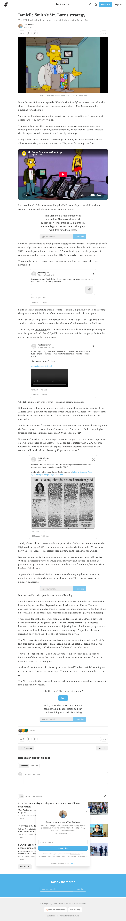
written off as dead (28, 630)
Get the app (75, 909)
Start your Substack (56, 909)
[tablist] (28, 765)
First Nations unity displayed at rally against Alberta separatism (49, 805)
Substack (51, 916)
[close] (87, 811)
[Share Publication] (95, 4)
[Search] (90, 4)
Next (100, 748)
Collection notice (79, 903)
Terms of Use (75, 854)
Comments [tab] (24, 766)
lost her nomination (86, 543)
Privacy (61, 903)
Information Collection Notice (62, 856)
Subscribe (105, 4)
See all (23, 866)
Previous (28, 748)
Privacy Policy (82, 856)
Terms (68, 903)
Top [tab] (21, 796)
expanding (73, 613)
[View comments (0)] (29, 32)
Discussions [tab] (37, 796)
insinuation (41, 329)
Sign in (118, 4)
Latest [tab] (27, 796)
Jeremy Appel (29, 25)
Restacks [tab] (34, 766)
